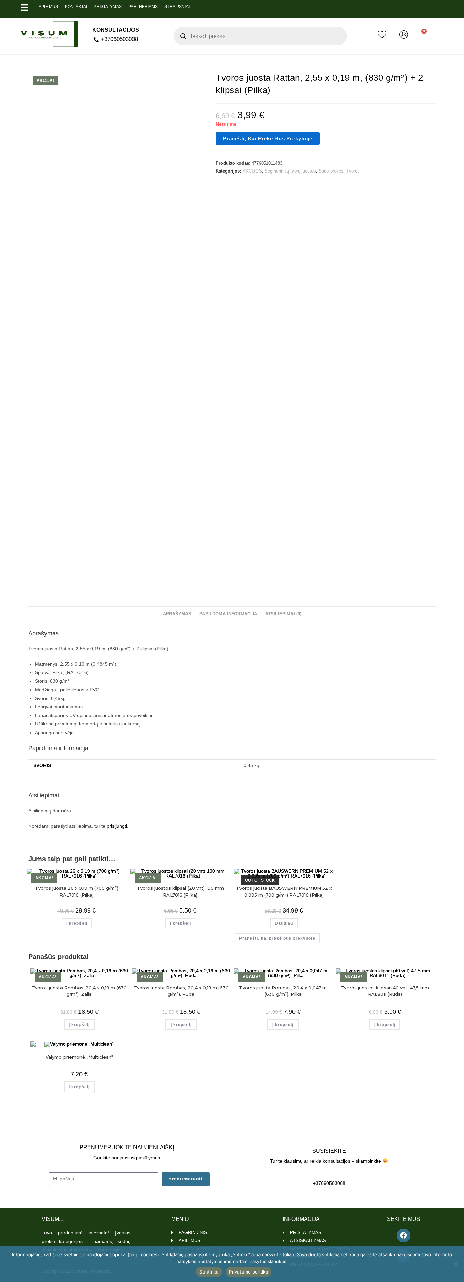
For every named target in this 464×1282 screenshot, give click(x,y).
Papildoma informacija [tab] (228, 614)
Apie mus (48, 6)
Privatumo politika (248, 1272)
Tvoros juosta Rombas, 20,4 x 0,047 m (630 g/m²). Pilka (283, 991)
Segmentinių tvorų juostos (290, 171)
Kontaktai (76, 6)
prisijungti (117, 826)
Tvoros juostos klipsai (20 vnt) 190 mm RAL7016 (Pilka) (180, 891)
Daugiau (284, 923)
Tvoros (353, 171)
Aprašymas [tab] (177, 614)
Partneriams (143, 6)
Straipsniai (177, 6)
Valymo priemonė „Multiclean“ (79, 1057)
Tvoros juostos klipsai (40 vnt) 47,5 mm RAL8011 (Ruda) (385, 991)
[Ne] (455, 1264)
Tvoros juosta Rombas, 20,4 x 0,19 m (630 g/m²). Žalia (79, 991)
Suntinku (209, 1272)
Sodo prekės (331, 171)
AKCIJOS (252, 171)
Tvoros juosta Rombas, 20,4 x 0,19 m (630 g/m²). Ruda (181, 991)
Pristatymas (108, 6)
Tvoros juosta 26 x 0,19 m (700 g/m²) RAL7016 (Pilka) (76, 891)
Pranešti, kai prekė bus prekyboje (268, 138)
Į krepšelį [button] (76, 923)
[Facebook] (403, 1235)
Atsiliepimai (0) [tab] (283, 614)
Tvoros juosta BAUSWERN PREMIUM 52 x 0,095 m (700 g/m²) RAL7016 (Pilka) (284, 891)
